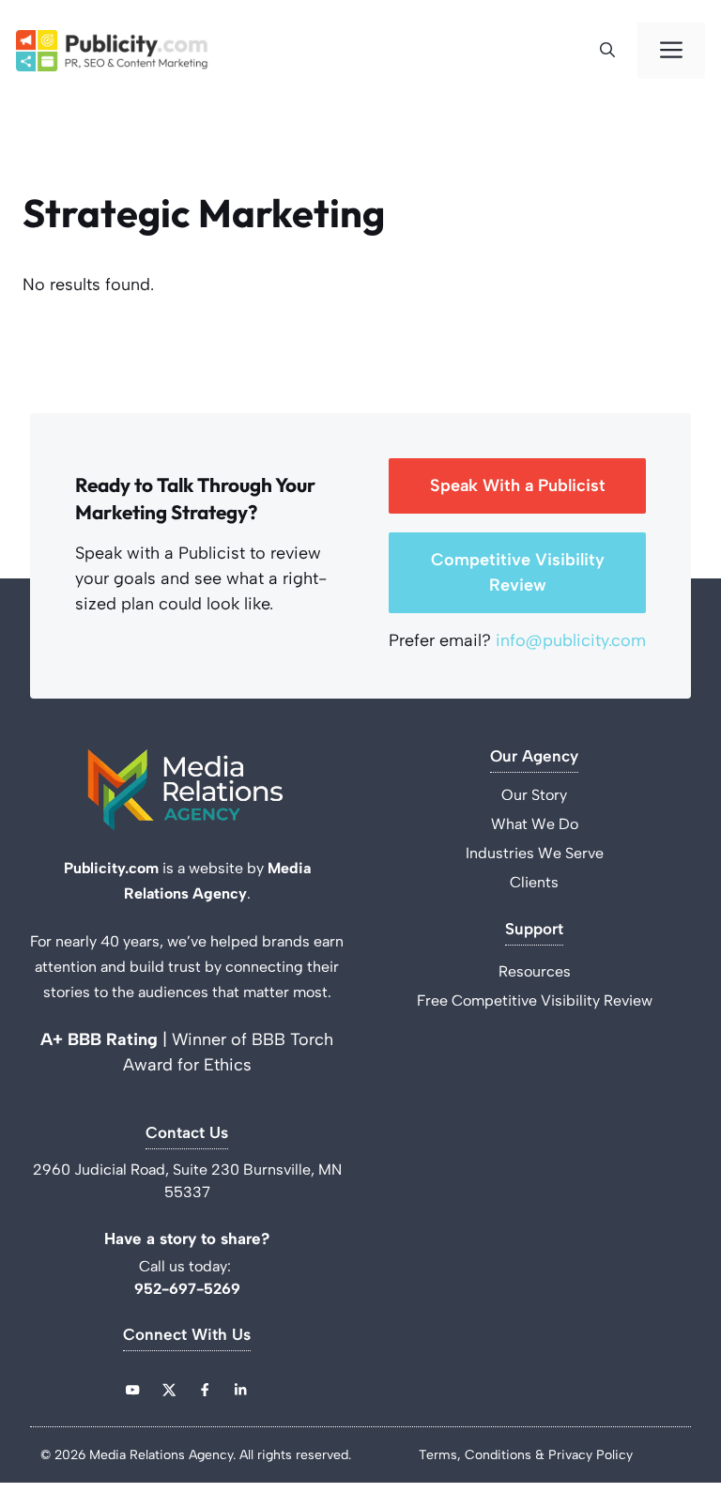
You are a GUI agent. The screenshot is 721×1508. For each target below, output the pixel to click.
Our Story (534, 795)
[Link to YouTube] (132, 1389)
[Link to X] (169, 1389)
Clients (534, 882)
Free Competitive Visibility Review (534, 1000)
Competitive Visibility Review (518, 572)
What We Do (534, 824)
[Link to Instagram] (204, 1389)
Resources (535, 971)
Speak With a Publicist (518, 485)
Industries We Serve (535, 853)
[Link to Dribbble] (240, 1389)
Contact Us (187, 1133)
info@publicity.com (571, 640)
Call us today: (187, 1266)
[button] (612, 51)
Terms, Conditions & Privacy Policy (526, 1455)
